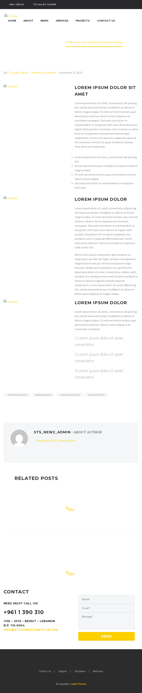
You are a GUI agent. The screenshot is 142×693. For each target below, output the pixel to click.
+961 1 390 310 (24, 612)
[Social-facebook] (112, 4)
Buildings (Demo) (43, 394)
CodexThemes (78, 684)
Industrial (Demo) (96, 394)
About (28, 20)
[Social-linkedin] (118, 4)
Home (12, 20)
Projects (83, 20)
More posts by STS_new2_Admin (56, 440)
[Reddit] (31, 405)
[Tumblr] (21, 405)
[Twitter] (123, 4)
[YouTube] (82, 658)
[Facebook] (6, 405)
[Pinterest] (16, 405)
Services (62, 20)
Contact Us (106, 20)
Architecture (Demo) (43, 72)
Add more (98, 671)
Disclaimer (80, 671)
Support (62, 671)
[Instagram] (129, 4)
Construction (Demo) (70, 394)
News (44, 20)
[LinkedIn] (26, 405)
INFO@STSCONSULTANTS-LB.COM (31, 629)
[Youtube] (134, 4)
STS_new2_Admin (17, 72)
